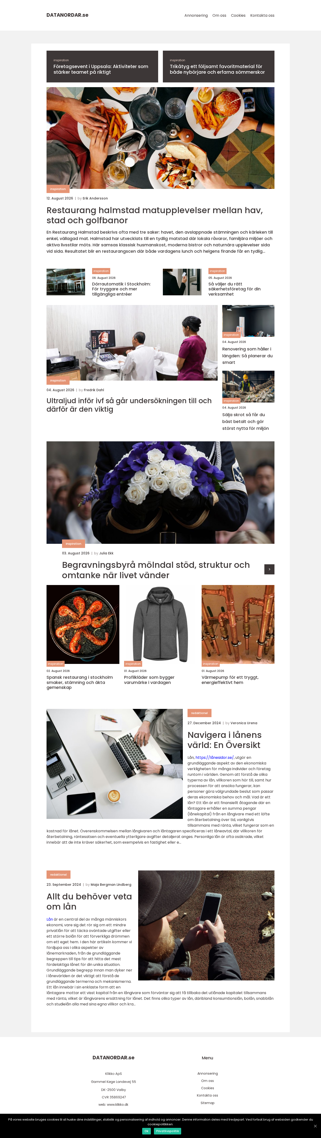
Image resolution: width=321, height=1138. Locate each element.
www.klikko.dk (117, 1104)
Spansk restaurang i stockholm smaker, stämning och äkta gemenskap (80, 682)
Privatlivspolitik (167, 1131)
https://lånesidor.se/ (215, 757)
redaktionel (199, 713)
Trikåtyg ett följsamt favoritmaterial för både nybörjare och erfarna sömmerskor (217, 69)
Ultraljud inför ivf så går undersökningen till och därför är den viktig (129, 405)
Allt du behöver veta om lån (89, 901)
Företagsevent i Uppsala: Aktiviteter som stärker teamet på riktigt (101, 69)
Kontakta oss (262, 15)
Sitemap (208, 1103)
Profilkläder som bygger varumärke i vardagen (149, 680)
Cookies (238, 15)
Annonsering (196, 15)
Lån (50, 919)
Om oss (219, 15)
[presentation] (269, 569)
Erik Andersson (95, 198)
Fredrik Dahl (94, 390)
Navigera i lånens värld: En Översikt (225, 740)
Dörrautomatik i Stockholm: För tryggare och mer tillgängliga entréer (121, 289)
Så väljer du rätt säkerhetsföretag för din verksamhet (234, 289)
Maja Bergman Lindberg (111, 884)
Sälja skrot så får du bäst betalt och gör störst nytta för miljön (245, 421)
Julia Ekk (106, 553)
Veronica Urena (244, 723)
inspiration (61, 60)
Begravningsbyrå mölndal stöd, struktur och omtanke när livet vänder (156, 570)
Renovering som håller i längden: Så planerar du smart (247, 356)
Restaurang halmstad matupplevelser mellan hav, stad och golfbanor (155, 215)
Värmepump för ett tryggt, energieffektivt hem (230, 680)
